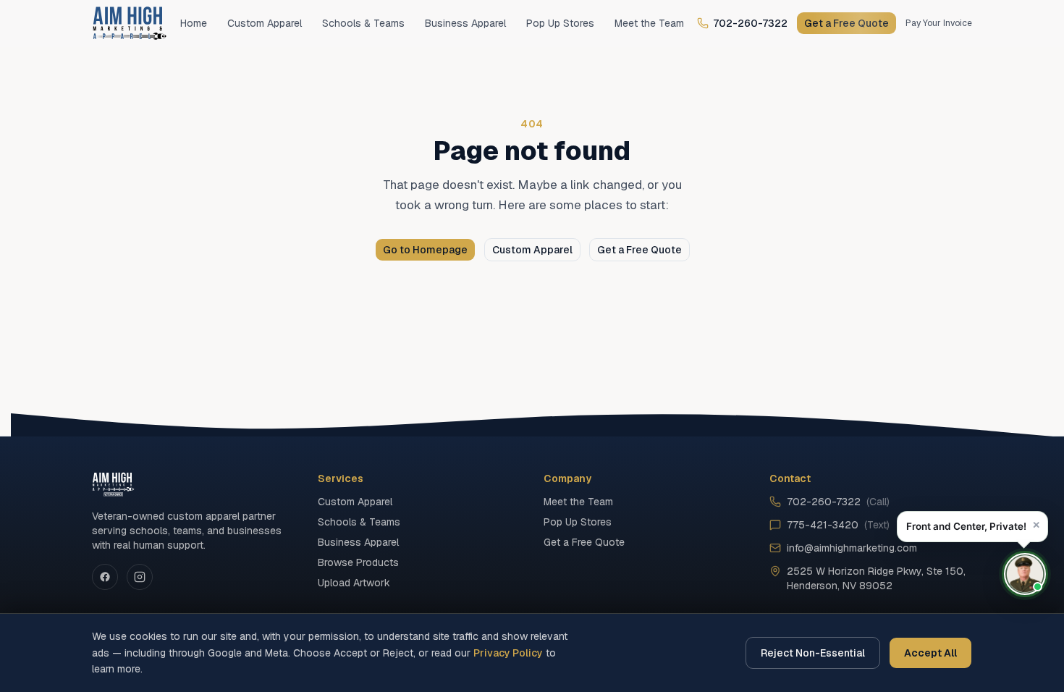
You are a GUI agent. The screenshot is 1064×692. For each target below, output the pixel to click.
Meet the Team (649, 23)
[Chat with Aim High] (1025, 574)
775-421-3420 (838, 524)
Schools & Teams (363, 23)
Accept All (930, 652)
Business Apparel (465, 23)
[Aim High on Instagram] (140, 577)
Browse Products (358, 562)
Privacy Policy (508, 652)
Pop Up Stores (560, 23)
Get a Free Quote (846, 23)
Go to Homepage (425, 249)
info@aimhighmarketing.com (852, 547)
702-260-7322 (750, 23)
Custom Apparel (264, 23)
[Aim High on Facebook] (105, 577)
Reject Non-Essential (813, 652)
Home (193, 23)
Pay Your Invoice (938, 23)
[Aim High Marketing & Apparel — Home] (129, 23)
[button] (972, 526)
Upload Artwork (354, 582)
